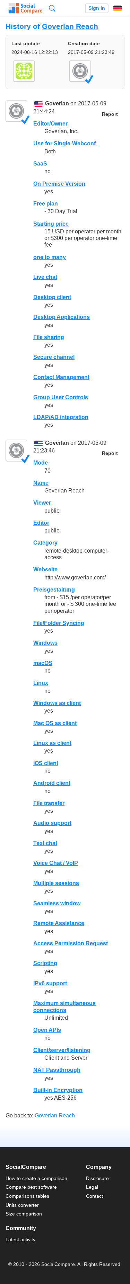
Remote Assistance (58, 923)
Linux (40, 683)
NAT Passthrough (56, 1070)
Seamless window (56, 903)
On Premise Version (59, 184)
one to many (49, 257)
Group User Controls (60, 397)
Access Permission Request (70, 943)
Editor (41, 523)
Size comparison (24, 1214)
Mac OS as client (55, 723)
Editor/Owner (50, 124)
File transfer (48, 803)
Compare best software (31, 1187)
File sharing (48, 337)
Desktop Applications (61, 317)
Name (41, 483)
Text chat (45, 843)
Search (52, 8)
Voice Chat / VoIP (55, 863)
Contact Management (61, 377)
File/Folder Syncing (58, 623)
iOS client (45, 763)
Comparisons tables (27, 1196)
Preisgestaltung (54, 590)
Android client (51, 783)
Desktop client (52, 297)
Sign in (96, 8)
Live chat (45, 277)
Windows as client (57, 703)
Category (45, 543)
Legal (92, 1187)
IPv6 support (50, 983)
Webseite (45, 569)
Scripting (45, 963)
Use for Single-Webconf (64, 143)
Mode (40, 463)
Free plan (45, 204)
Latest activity (20, 1239)
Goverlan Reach (70, 26)
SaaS (40, 164)
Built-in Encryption (58, 1090)
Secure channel (54, 357)
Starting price (51, 224)
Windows (45, 643)
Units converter (22, 1205)
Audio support (52, 823)
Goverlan (57, 104)
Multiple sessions (56, 883)
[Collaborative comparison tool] (25, 8)
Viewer (42, 503)
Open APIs (47, 1030)
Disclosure (97, 1178)
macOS (42, 663)
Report (110, 114)
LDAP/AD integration (60, 417)
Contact (94, 1196)
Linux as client (52, 743)
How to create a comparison (36, 1178)
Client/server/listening (61, 1050)
